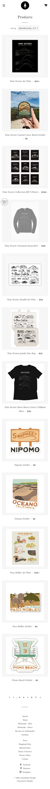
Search (25, 716)
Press (25, 740)
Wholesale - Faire (25, 723)
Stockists (25, 735)
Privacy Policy (25, 755)
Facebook (26, 765)
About (25, 720)
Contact (25, 759)
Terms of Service (25, 751)
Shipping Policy (25, 744)
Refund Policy (25, 748)
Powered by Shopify (25, 781)
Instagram (26, 772)
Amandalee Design (28, 778)
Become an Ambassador (25, 731)
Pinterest (26, 768)
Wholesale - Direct (25, 727)
